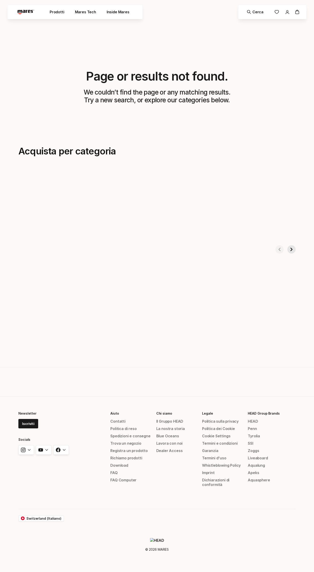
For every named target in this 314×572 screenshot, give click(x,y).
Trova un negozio (125, 443)
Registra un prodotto (129, 450)
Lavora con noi (169, 443)
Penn (252, 428)
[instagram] (26, 450)
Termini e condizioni (219, 443)
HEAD (253, 421)
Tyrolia (254, 436)
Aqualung (256, 465)
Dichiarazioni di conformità (215, 482)
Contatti (118, 421)
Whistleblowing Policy (221, 465)
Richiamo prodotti (126, 458)
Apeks (253, 472)
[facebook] (61, 450)
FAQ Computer (123, 480)
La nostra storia (170, 428)
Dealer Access (169, 450)
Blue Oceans (167, 436)
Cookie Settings (216, 436)
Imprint (208, 472)
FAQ (113, 472)
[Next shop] (291, 249)
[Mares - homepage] (26, 12)
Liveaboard (258, 458)
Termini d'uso (214, 458)
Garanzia (210, 450)
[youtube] (43, 450)
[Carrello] (297, 12)
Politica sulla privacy (220, 421)
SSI (250, 443)
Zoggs (253, 450)
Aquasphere (259, 480)
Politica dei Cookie (218, 428)
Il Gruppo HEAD (169, 421)
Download (119, 465)
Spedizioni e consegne (130, 436)
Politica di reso (123, 428)
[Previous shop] (279, 249)
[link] (277, 12)
